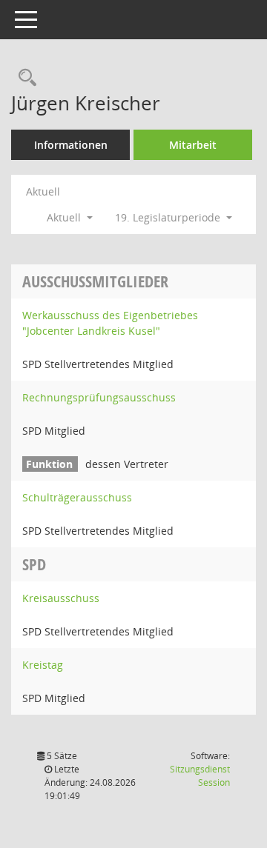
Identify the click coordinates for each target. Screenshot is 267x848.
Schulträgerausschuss (77, 497)
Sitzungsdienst (200, 776)
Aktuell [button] (65, 217)
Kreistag (42, 665)
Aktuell (43, 191)
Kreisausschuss (60, 598)
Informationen (71, 145)
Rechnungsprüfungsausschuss (99, 397)
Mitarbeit (193, 145)
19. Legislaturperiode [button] (169, 217)
